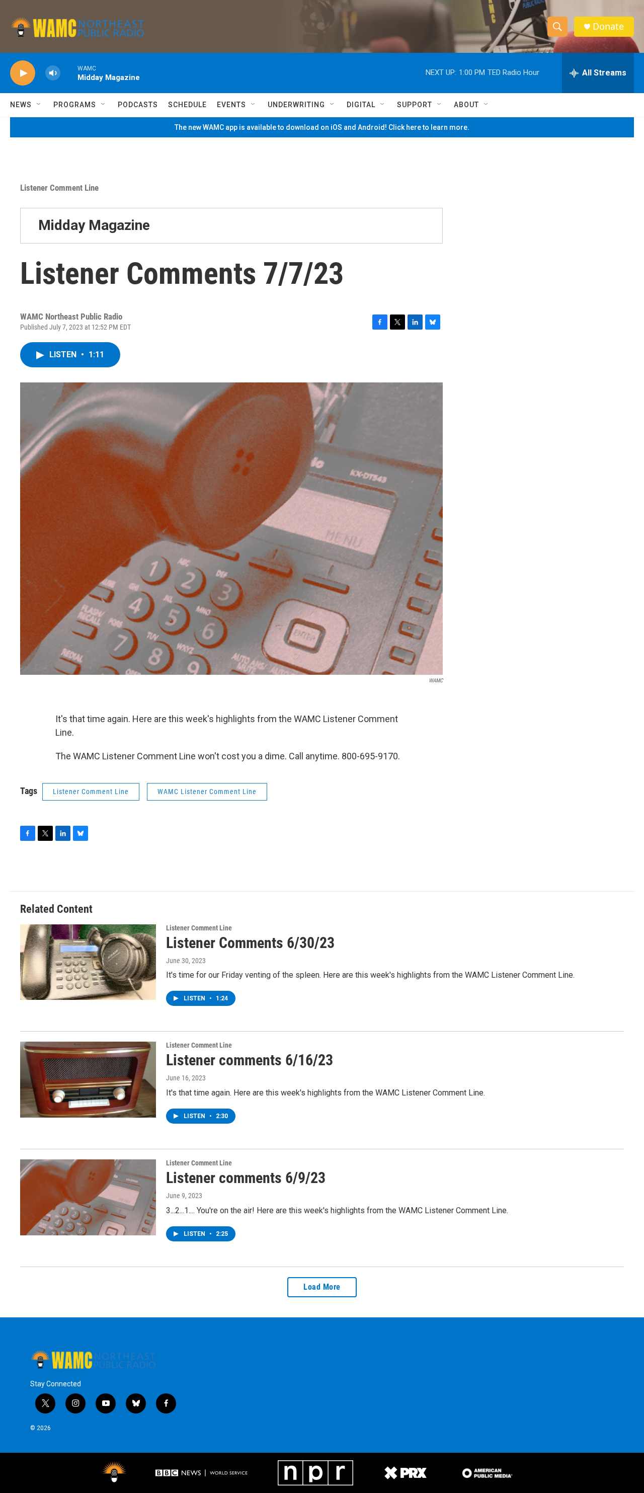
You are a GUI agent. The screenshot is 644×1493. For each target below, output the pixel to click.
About (466, 105)
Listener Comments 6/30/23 (250, 943)
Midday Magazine (94, 225)
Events (231, 105)
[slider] (68, 72)
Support (414, 105)
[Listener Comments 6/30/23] (88, 962)
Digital (361, 105)
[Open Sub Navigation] (39, 105)
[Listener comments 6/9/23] (88, 1197)
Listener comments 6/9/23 (246, 1178)
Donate (608, 26)
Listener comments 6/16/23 (249, 1060)
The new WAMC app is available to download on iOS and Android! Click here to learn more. (322, 127)
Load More (322, 1287)
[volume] (52, 73)
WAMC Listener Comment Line (207, 792)
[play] (23, 73)
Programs (74, 105)
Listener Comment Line (59, 188)
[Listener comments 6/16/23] (88, 1079)
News (21, 105)
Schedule (187, 105)
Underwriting (296, 105)
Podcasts (138, 105)
